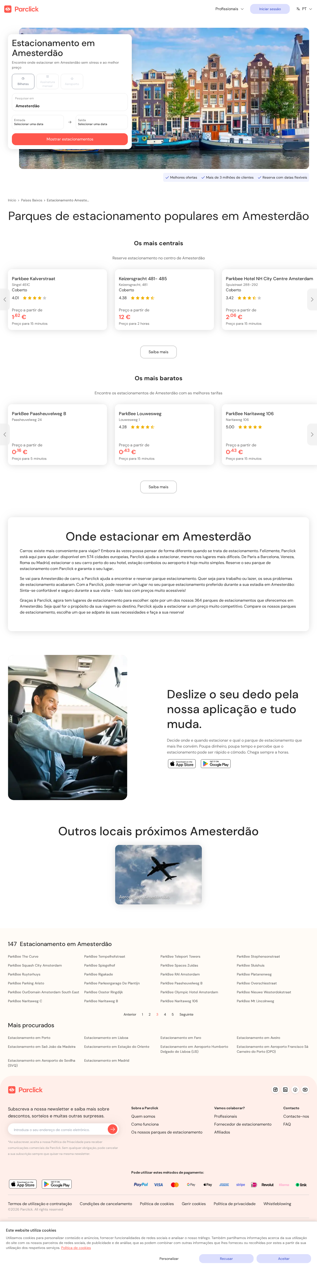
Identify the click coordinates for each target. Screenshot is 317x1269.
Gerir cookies (194, 1203)
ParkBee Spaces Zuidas (179, 965)
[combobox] (74, 105)
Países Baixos (31, 200)
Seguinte (186, 1014)
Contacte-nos (296, 1116)
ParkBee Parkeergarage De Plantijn (112, 983)
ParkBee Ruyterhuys (24, 974)
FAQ (287, 1124)
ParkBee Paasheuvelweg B (181, 983)
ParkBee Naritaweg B (101, 1001)
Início (12, 200)
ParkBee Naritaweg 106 (179, 1001)
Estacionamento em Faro (180, 1037)
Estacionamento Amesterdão (68, 200)
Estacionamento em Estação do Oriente (116, 1046)
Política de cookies (157, 1203)
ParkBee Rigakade (98, 974)
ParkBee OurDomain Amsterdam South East (43, 992)
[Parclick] (21, 9)
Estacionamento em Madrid (106, 1060)
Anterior (130, 1014)
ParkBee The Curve (23, 956)
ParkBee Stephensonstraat (258, 956)
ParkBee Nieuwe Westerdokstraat (264, 992)
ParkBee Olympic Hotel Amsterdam (189, 992)
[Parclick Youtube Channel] (305, 1090)
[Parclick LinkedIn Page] (285, 1090)
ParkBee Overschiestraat (257, 983)
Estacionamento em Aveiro (258, 1037)
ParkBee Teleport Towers (180, 956)
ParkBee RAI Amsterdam (180, 974)
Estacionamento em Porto (29, 1037)
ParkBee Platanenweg (254, 974)
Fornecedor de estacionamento (242, 1124)
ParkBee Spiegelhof (99, 965)
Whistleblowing (277, 1203)
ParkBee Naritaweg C (25, 1001)
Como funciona (145, 1124)
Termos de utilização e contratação (40, 1203)
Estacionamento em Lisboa (106, 1037)
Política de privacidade (235, 1203)
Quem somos (143, 1116)
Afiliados (222, 1132)
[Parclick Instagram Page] (275, 1090)
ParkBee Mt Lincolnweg (255, 1001)
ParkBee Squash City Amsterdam (35, 965)
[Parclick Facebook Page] (295, 1090)
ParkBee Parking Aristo (26, 983)
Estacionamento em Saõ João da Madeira (42, 1046)
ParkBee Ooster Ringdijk (103, 992)
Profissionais (225, 1116)
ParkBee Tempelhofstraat (104, 956)
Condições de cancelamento (106, 1203)
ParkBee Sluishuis (250, 965)
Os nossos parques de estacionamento (166, 1132)
